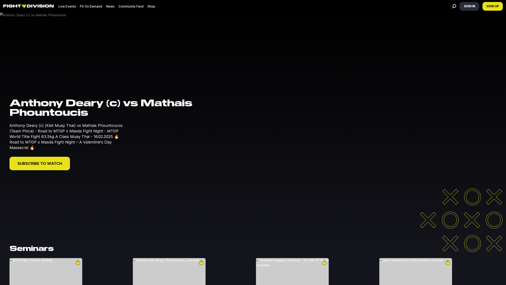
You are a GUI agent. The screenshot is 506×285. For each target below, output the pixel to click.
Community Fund (130, 6)
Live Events (67, 6)
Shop (151, 6)
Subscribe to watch (39, 163)
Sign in (469, 6)
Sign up (492, 6)
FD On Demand (91, 6)
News (110, 6)
